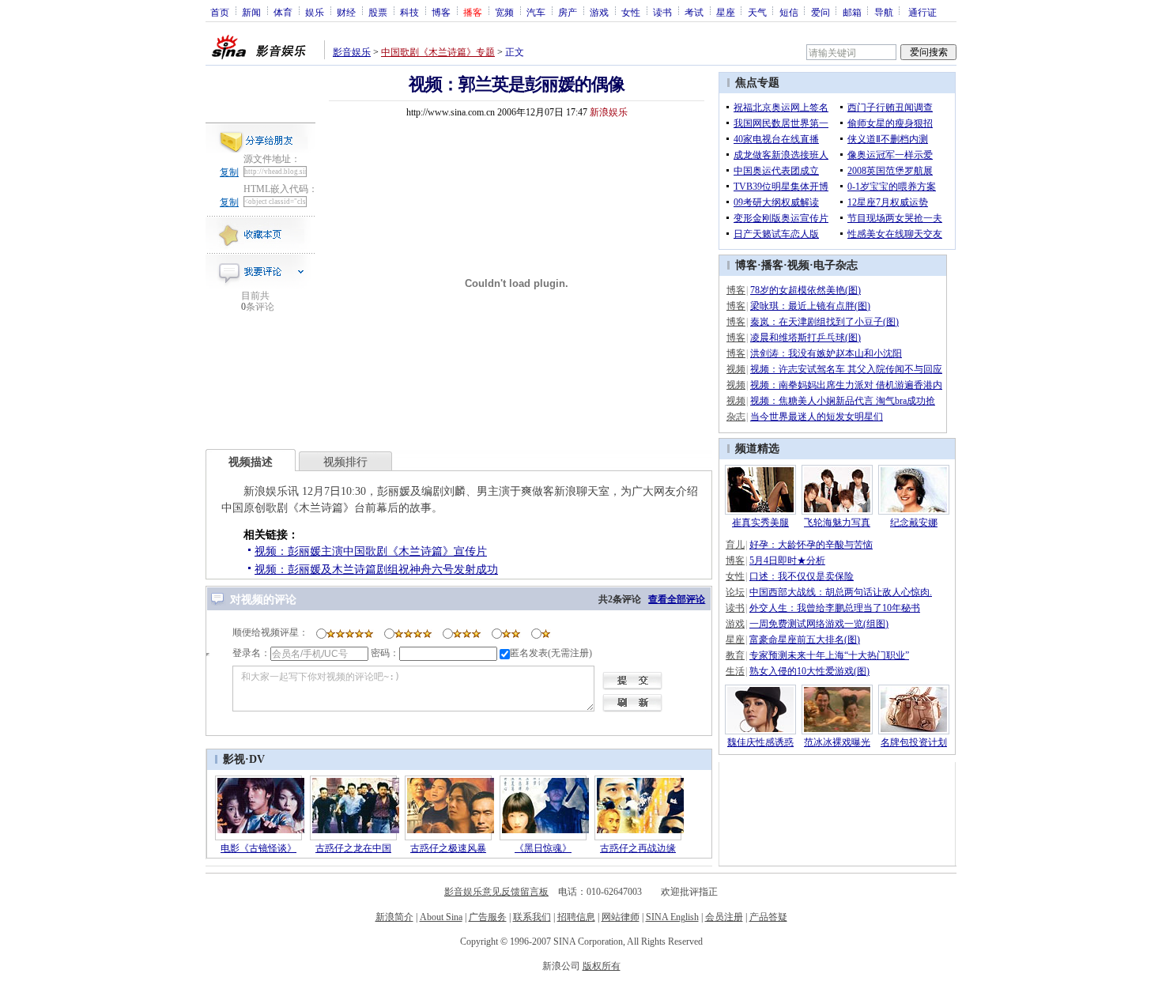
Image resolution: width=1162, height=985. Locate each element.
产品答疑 (768, 917)
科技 (409, 12)
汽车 (535, 12)
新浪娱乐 (609, 112)
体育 (283, 12)
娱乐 (314, 12)
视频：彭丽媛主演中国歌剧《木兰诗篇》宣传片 (371, 551)
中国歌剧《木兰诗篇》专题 (438, 52)
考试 (694, 12)
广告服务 (488, 917)
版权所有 (602, 966)
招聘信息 (576, 917)
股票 (377, 12)
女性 (630, 12)
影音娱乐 (352, 52)
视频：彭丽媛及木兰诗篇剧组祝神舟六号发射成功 (376, 570)
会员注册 (724, 917)
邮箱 (852, 12)
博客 (441, 12)
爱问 (820, 12)
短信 (788, 12)
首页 (219, 12)
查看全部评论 (676, 599)
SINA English (672, 917)
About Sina (441, 917)
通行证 (922, 12)
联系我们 (532, 917)
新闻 (251, 12)
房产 (567, 12)
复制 (229, 172)
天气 (757, 12)
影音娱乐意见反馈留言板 (496, 891)
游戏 (599, 12)
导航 (883, 12)
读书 (662, 12)
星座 (725, 12)
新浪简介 (394, 917)
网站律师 (620, 917)
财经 (346, 12)
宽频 (504, 12)
